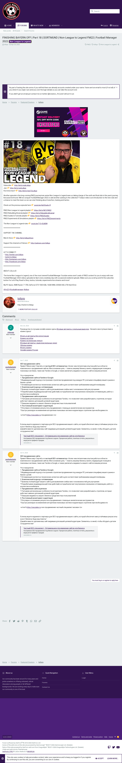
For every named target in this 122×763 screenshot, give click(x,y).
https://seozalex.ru (34, 415)
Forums (44, 682)
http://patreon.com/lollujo (40, 243)
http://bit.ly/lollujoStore (24, 238)
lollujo (6, 44)
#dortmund (9, 320)
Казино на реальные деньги (31, 341)
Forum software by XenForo (21, 743)
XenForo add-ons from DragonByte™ (35, 747)
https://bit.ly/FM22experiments (49, 218)
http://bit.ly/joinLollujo (18, 188)
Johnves (10, 332)
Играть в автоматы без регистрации (34, 336)
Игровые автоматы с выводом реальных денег (38, 343)
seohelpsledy (10, 367)
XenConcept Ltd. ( (61, 745)
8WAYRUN (30, 751)
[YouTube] (118, 747)
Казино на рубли (26, 338)
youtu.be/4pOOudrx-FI (42, 205)
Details (69, 745)
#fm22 (6, 289)
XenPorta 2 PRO (7, 751)
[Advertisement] (61, 64)
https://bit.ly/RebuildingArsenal (42, 213)
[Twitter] (113, 747)
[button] (14, 25)
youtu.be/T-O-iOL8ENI (39, 223)
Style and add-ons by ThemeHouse (15, 749)
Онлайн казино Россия (29, 350)
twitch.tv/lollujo (11, 257)
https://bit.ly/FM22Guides (39, 216)
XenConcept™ (41, 745)
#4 (117, 453)
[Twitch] (109, 747)
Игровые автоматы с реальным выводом (73, 329)
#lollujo (26, 289)
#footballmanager (16, 289)
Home (44, 678)
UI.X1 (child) (7, 737)
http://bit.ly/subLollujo (22, 185)
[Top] (115, 737)
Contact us (46, 687)
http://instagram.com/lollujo (15, 259)
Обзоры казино (26, 345)
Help (105, 737)
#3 (117, 360)
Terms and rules (86, 737)
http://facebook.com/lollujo (15, 262)
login (84, 678)
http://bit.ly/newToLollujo (27, 191)
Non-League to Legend (109, 44)
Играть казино (26, 348)
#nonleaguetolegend (35, 320)
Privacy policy (98, 737)
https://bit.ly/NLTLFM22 (42, 210)
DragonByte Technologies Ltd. (67, 747)
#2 (117, 326)
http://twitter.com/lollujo (14, 255)
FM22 (89, 44)
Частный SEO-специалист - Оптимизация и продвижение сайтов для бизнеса (54, 436)
